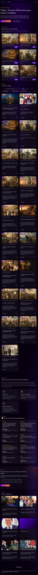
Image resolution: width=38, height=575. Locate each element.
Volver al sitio (3, 572)
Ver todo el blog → (19, 567)
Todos (23, 88)
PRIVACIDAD (11, 571)
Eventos (27, 88)
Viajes (32, 88)
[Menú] (35, 2)
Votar (16, 62)
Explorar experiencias (6, 21)
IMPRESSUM (7, 571)
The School (6, 1)
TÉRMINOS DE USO (16, 571)
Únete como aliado (5, 485)
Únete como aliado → (17, 21)
